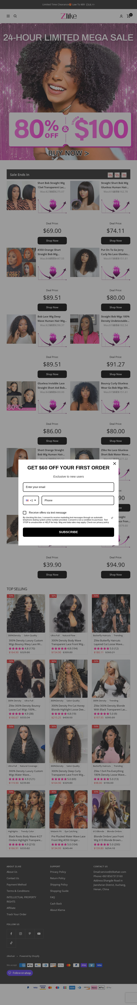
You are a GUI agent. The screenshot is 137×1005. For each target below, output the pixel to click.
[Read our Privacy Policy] (112, 518)
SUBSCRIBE (68, 532)
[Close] (115, 464)
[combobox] (31, 500)
